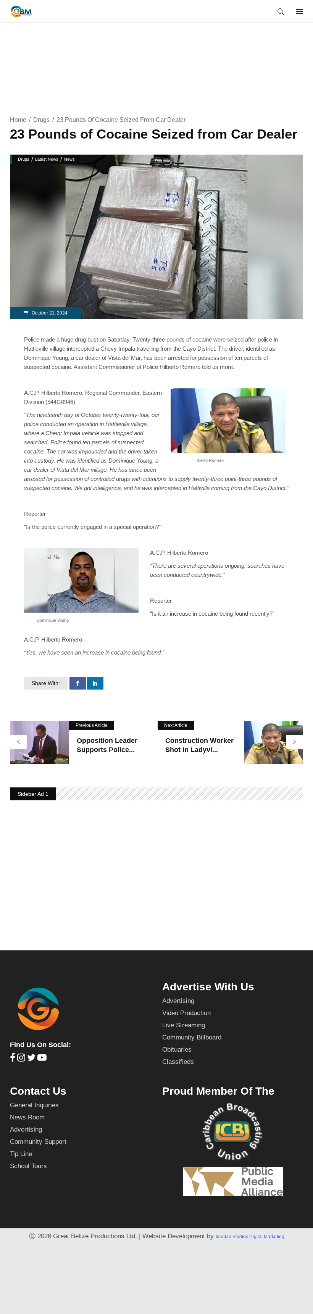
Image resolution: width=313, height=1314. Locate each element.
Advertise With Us (208, 987)
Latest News (46, 159)
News (69, 159)
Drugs (41, 120)
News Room (27, 1117)
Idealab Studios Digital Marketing (250, 1236)
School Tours (28, 1166)
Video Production (186, 1013)
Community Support (38, 1141)
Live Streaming (183, 1025)
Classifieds (178, 1061)
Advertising (178, 1000)
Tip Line (21, 1154)
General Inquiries (34, 1105)
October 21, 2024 (49, 313)
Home (18, 120)
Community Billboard (191, 1037)
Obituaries (177, 1049)
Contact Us (38, 1091)
